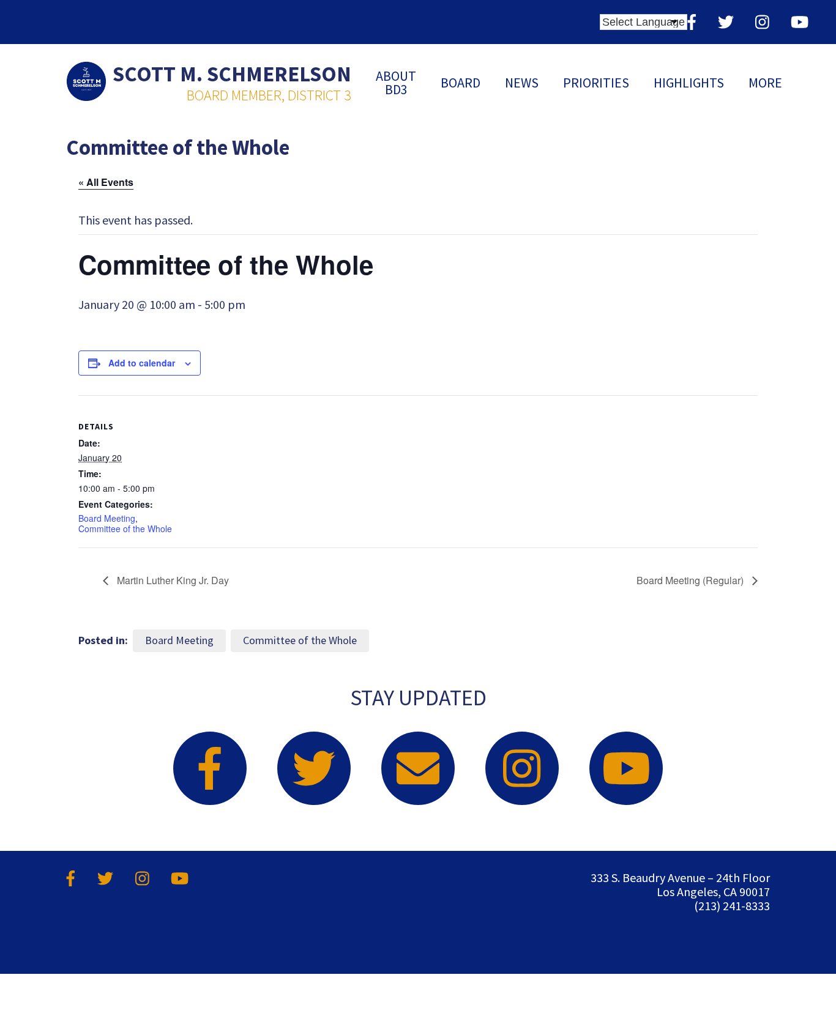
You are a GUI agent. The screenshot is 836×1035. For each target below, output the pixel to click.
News (522, 82)
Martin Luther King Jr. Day (171, 580)
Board (460, 82)
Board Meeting (106, 518)
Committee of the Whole (125, 528)
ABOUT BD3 (396, 82)
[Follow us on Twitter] (726, 22)
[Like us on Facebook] (691, 22)
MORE (765, 82)
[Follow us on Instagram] (762, 22)
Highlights (689, 82)
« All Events (105, 182)
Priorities (596, 82)
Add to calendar (141, 363)
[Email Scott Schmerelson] (418, 768)
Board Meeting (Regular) (691, 580)
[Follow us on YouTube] (799, 22)
